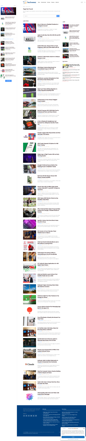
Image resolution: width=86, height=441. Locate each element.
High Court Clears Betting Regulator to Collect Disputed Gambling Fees (10, 48)
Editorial (57, 2)
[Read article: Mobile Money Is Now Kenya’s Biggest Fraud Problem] (29, 103)
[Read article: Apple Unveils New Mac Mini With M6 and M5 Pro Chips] (29, 39)
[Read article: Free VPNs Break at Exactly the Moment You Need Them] (29, 321)
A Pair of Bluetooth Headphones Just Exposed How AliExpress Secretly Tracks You (10, 64)
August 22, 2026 (45, 135)
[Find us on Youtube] (31, 416)
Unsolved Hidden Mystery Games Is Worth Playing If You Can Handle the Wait (50, 425)
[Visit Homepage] (29, 2)
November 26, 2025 (66, 70)
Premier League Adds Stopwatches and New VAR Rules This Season (9, 70)
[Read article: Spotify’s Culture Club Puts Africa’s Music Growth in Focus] (29, 224)
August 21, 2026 (45, 146)
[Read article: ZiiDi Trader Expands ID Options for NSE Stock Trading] (29, 147)
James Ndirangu (40, 320)
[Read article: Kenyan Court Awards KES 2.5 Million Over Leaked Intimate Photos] (29, 353)
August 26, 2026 (45, 27)
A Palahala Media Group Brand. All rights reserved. (30, 433)
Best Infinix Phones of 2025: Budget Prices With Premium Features (74, 65)
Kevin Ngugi (40, 27)
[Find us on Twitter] (26, 416)
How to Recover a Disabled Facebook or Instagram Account (7, 12)
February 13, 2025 (65, 81)
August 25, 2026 (44, 59)
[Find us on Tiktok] (36, 416)
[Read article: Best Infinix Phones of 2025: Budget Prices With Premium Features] (66, 66)
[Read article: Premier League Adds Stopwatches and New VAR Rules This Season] (29, 136)
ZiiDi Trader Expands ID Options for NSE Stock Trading (10, 75)
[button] (84, 428)
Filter (14, 5)
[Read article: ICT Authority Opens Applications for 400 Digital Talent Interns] (29, 267)
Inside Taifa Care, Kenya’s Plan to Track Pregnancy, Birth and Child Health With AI (10, 23)
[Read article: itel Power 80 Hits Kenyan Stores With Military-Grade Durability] (29, 179)
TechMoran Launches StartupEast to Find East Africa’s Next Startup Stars (9, 42)
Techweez (39, 59)
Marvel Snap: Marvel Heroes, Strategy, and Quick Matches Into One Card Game (51, 418)
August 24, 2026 (44, 102)
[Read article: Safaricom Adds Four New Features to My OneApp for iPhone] (29, 299)
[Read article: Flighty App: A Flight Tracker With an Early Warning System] (29, 158)
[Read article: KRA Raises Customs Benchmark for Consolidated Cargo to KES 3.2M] (29, 71)
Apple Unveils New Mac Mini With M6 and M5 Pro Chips (10, 17)
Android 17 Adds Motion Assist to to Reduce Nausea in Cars (10, 28)
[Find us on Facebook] (24, 416)
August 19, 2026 (45, 223)
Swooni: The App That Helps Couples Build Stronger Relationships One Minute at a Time (50, 420)
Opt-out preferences (71, 439)
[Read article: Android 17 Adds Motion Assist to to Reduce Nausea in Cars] (29, 60)
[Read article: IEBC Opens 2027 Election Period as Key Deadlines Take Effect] (29, 202)
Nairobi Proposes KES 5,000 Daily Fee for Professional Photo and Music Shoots (10, 59)
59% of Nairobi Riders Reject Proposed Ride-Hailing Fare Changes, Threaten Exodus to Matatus (49, 210)
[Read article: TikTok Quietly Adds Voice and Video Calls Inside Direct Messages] (29, 396)
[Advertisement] (71, 12)
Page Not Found (28, 6)
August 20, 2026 (46, 320)
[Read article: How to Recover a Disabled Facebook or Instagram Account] (29, 28)
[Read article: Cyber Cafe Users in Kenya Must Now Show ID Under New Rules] (29, 385)
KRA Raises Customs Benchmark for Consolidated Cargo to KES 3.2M (10, 34)
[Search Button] (84, 2)
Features (52, 2)
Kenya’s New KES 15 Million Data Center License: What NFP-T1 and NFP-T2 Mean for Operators (49, 188)
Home (24, 6)
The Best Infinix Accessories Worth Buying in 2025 (71, 69)
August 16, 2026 (45, 309)
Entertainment (43, 2)
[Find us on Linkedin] (34, 416)
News (39, 2)
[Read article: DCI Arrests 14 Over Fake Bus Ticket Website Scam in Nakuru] (29, 235)
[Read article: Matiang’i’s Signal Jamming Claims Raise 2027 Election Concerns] (29, 289)
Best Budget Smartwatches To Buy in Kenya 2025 (71, 80)
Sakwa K (39, 191)
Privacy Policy (76, 439)
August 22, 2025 (68, 78)
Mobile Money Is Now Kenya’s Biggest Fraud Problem (10, 53)
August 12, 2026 (45, 352)
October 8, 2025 (68, 73)
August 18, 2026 (45, 266)
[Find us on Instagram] (29, 416)
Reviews (48, 2)
